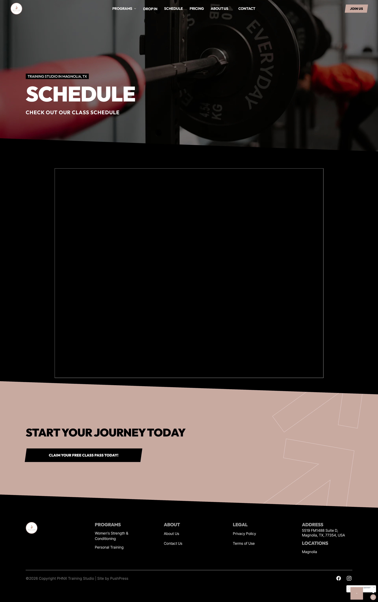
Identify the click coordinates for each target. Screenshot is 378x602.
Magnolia (309, 552)
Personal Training (109, 547)
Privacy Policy (244, 533)
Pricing (197, 8)
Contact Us (173, 543)
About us (219, 8)
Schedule (173, 8)
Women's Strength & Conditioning (111, 536)
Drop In (150, 8)
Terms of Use (244, 543)
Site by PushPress (112, 578)
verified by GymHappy (21, 598)
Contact (246, 8)
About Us (171, 533)
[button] (124, 8)
